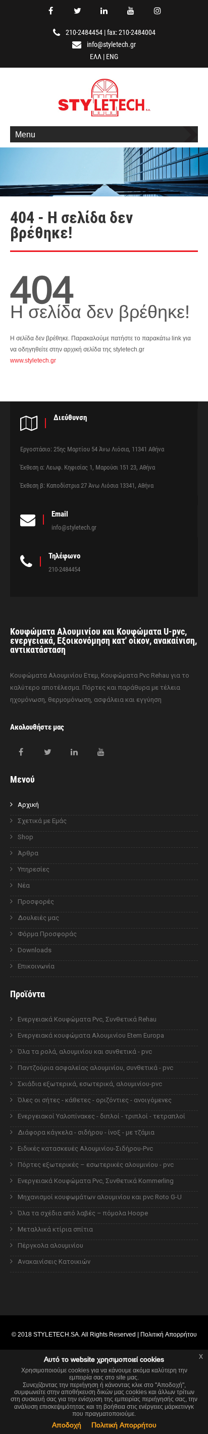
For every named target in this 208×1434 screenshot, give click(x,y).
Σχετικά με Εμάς (42, 821)
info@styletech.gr (111, 44)
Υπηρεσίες (33, 869)
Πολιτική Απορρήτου (124, 1425)
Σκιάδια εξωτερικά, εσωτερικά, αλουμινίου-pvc (90, 1084)
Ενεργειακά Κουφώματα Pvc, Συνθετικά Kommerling (96, 1181)
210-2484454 (84, 32)
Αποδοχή (66, 1425)
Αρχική (28, 804)
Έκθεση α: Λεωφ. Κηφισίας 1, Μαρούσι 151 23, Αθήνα (87, 467)
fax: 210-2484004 (131, 32)
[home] (104, 118)
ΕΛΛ (95, 57)
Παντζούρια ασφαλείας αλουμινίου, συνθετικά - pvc (95, 1067)
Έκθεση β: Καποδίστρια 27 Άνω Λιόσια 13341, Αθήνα (86, 485)
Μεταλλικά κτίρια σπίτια (55, 1229)
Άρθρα (28, 853)
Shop (25, 837)
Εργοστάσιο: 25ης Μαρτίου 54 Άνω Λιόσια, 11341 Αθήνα (92, 449)
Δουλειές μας (38, 917)
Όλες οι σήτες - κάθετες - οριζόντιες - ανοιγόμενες (95, 1100)
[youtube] (130, 10)
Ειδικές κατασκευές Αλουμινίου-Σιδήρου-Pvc (85, 1148)
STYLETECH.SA (56, 1334)
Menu (25, 134)
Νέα (24, 885)
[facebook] (50, 10)
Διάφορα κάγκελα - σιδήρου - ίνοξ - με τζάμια (86, 1132)
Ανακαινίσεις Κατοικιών (54, 1261)
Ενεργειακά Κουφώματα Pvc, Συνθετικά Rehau (87, 1019)
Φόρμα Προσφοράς (47, 934)
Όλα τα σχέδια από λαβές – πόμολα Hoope (83, 1213)
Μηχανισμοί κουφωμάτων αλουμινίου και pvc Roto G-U (100, 1197)
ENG (112, 57)
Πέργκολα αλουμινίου (50, 1245)
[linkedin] (104, 10)
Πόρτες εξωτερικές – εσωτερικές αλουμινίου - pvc (96, 1164)
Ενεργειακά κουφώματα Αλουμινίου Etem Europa (91, 1035)
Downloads (34, 950)
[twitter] (77, 10)
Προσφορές (36, 901)
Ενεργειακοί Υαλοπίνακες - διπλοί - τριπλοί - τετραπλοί (101, 1116)
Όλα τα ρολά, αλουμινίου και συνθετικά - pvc (85, 1051)
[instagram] (157, 10)
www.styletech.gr (33, 360)
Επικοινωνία (36, 966)
